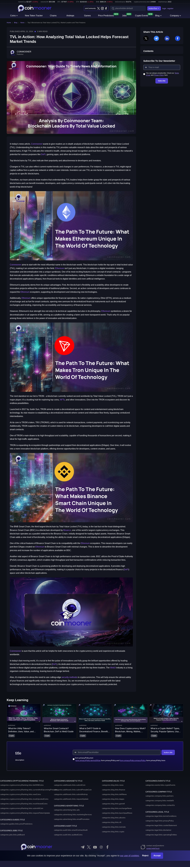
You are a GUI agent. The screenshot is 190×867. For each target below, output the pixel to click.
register (170, 8)
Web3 (113, 668)
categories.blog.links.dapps (113, 799)
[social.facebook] (107, 847)
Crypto (11, 736)
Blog (157, 15)
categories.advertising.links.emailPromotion (71, 819)
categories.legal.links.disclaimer (158, 830)
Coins (13, 15)
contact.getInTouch (152, 848)
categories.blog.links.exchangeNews (117, 808)
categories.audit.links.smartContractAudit (71, 830)
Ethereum (59, 268)
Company (174, 15)
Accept (157, 855)
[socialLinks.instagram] (102, 8)
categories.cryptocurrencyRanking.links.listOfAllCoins (22, 785)
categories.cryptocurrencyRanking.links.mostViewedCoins (23, 804)
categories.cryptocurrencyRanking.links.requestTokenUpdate (25, 813)
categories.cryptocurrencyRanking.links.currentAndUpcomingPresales (28, 790)
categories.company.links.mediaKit (160, 800)
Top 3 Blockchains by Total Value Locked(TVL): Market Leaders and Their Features (56, 23)
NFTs (62, 400)
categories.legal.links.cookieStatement (161, 825)
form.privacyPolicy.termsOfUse (88, 760)
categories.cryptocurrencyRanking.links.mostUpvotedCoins (24, 799)
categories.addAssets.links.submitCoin (69, 785)
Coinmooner (36, 144)
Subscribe (161, 81)
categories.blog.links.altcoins (113, 818)
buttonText (153, 8)
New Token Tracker (34, 15)
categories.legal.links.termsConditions (161, 816)
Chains (53, 15)
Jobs (124, 15)
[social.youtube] (95, 847)
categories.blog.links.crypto (113, 832)
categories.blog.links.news (112, 785)
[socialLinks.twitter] (98, 8)
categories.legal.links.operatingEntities (161, 835)
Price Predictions (106, 15)
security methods (69, 677)
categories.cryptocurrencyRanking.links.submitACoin (21, 808)
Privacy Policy (159, 75)
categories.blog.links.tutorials (114, 827)
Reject (145, 855)
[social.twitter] (89, 847)
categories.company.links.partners (159, 796)
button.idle (168, 752)
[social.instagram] (101, 847)
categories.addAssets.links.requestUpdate (71, 799)
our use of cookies (129, 855)
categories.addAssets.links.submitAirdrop (71, 794)
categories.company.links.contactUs (160, 805)
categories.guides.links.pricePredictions (16, 824)
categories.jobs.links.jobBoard (12, 835)
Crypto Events (141, 15)
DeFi (43, 154)
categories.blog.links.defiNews (114, 794)
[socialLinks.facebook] (106, 8)
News (22, 23)
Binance (67, 530)
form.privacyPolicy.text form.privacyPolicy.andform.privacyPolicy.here (120, 759)
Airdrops (70, 15)
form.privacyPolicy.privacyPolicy (133, 760)
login (164, 8)
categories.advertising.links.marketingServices (73, 814)
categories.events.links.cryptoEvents (160, 785)
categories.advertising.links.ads (67, 810)
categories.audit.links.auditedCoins (68, 835)
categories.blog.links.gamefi (113, 804)
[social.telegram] (82, 847)
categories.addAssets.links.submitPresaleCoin (73, 790)
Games (87, 15)
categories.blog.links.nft (111, 822)
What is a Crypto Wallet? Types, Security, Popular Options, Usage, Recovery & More (130, 731)
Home (9, 23)
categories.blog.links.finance (113, 790)
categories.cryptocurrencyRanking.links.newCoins (20, 794)
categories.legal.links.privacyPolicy (160, 821)
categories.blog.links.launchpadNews (117, 813)
